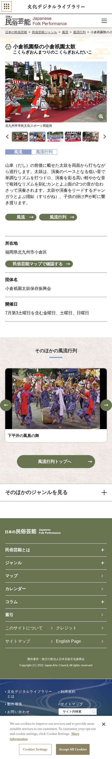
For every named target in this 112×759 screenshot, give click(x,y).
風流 (65, 32)
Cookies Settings (35, 749)
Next (104, 136)
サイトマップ (72, 704)
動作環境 (14, 704)
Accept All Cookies (73, 749)
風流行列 (79, 32)
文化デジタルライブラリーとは (29, 694)
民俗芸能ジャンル (44, 32)
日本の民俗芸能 (16, 32)
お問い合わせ (18, 712)
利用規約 (68, 692)
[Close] (103, 724)
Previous (8, 136)
